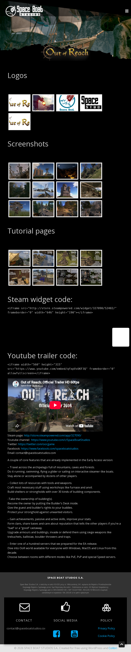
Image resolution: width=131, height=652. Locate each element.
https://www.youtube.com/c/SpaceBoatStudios (60, 440)
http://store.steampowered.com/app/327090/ (52, 435)
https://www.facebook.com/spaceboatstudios (49, 448)
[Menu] (126, 11)
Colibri (113, 648)
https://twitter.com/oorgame (36, 444)
